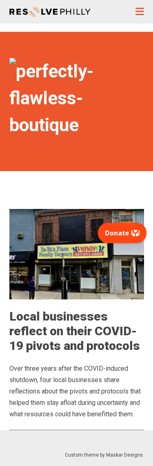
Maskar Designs (124, 455)
